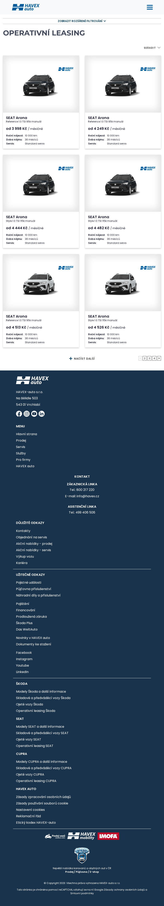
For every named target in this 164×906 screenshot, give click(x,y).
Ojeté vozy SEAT (28, 739)
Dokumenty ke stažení (33, 644)
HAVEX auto (25, 466)
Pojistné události (28, 582)
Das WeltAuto (27, 629)
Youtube (22, 665)
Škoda (21, 684)
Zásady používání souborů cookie (42, 803)
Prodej (21, 440)
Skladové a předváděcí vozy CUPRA (44, 768)
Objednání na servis (31, 537)
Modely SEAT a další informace (40, 726)
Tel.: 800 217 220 (82, 489)
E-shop (94, 872)
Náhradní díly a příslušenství (38, 595)
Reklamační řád (28, 816)
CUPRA (21, 754)
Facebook (24, 652)
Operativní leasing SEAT (34, 746)
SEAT (20, 719)
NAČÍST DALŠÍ (84, 359)
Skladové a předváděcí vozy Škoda (43, 698)
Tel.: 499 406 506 (82, 512)
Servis (20, 447)
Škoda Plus (24, 623)
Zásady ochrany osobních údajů (124, 889)
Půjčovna (81, 872)
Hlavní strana (26, 434)
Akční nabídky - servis (33, 550)
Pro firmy (23, 459)
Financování (25, 610)
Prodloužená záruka (31, 616)
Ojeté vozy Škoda (29, 704)
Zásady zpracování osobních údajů (43, 797)
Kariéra (21, 563)
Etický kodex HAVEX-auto (36, 822)
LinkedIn (22, 672)
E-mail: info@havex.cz (82, 496)
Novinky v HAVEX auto (33, 638)
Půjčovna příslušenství (33, 589)
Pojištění (22, 603)
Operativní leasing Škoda (35, 710)
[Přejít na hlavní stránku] (26, 7)
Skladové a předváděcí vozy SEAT (42, 733)
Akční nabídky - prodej (34, 543)
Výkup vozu (25, 556)
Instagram (24, 659)
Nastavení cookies (30, 809)
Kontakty (23, 531)
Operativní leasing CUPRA (36, 781)
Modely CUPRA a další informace (41, 761)
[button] (152, 48)
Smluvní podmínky (82, 893)
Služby (21, 453)
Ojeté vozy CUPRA (30, 774)
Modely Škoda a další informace (41, 691)
